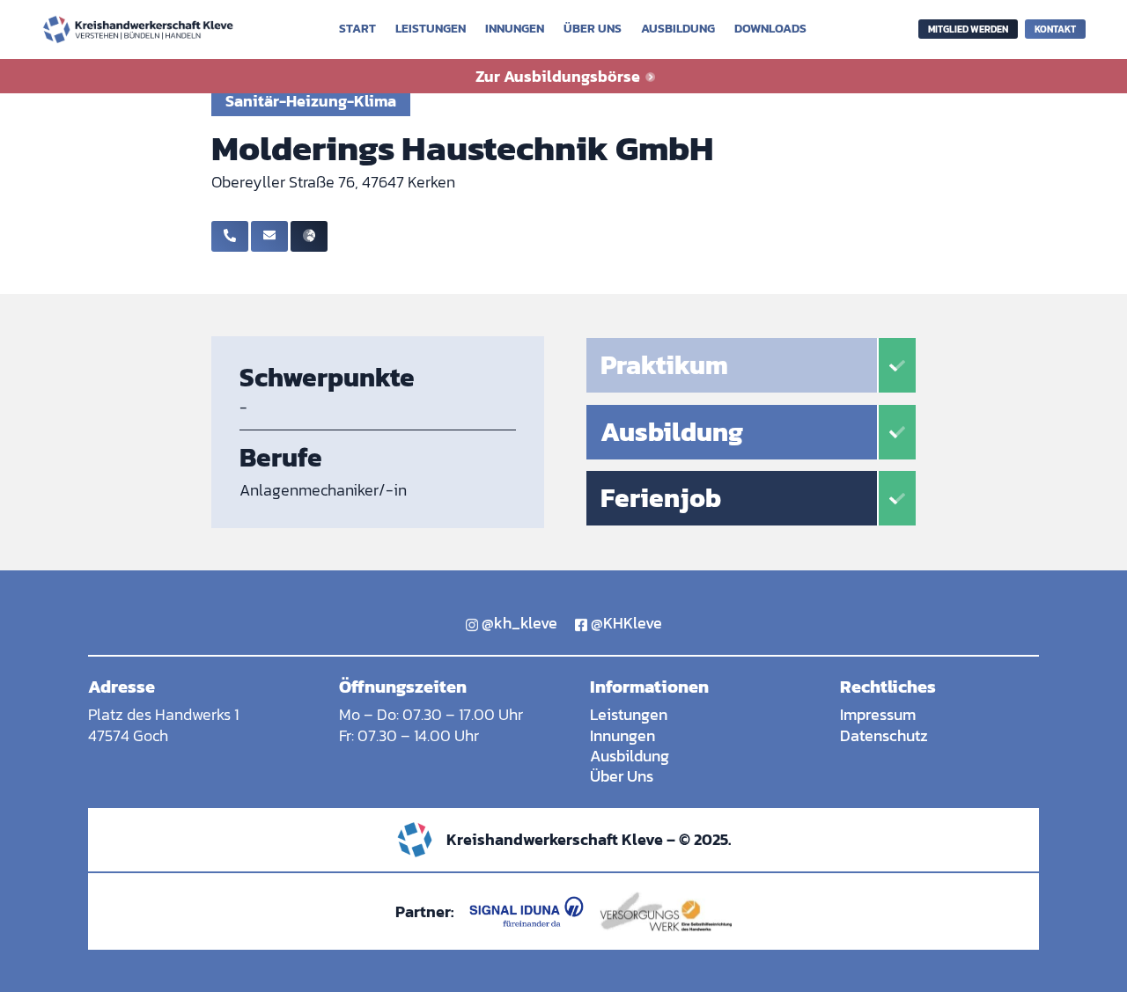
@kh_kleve (517, 623)
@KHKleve (624, 623)
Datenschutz (884, 735)
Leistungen (430, 30)
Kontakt (1055, 29)
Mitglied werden (968, 29)
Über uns (593, 30)
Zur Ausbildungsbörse (559, 76)
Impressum (878, 714)
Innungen (514, 30)
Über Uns (621, 776)
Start (357, 30)
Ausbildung (678, 30)
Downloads (770, 30)
